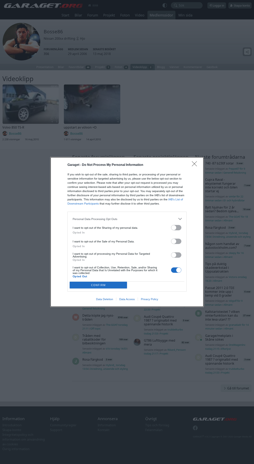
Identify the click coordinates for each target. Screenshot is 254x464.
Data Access (127, 299)
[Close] (195, 165)
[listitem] (127, 219)
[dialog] (127, 232)
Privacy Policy (149, 299)
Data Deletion (104, 299)
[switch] (176, 227)
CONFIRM (98, 285)
